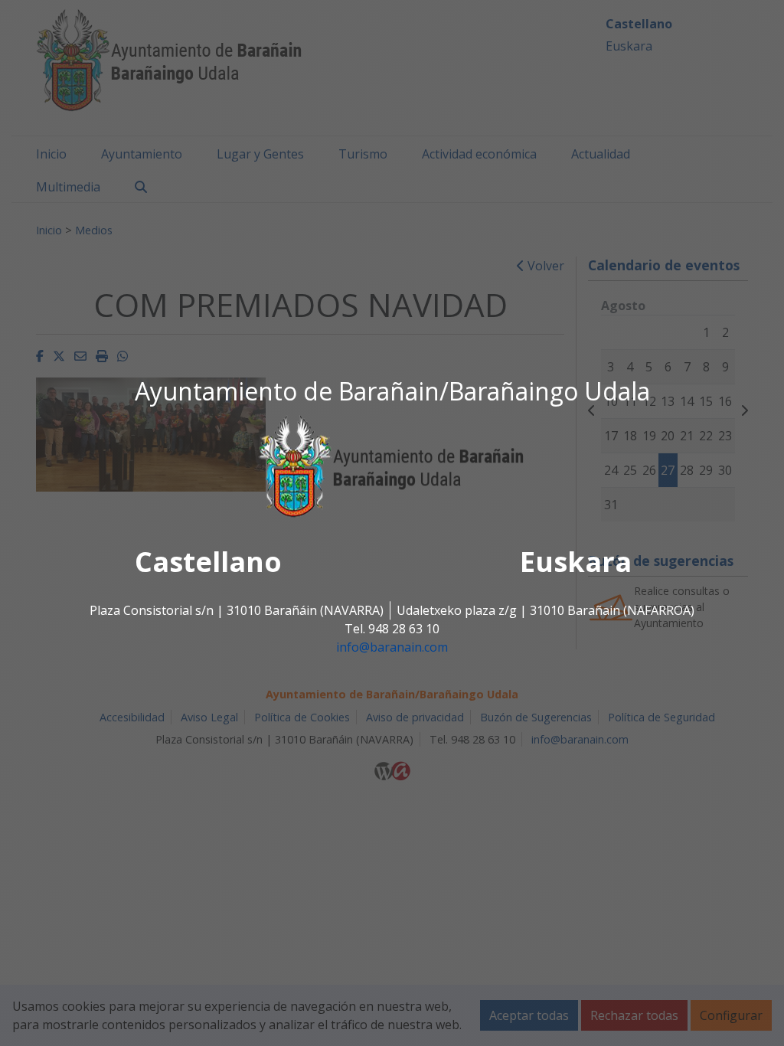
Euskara (576, 562)
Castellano (208, 562)
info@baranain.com (392, 647)
